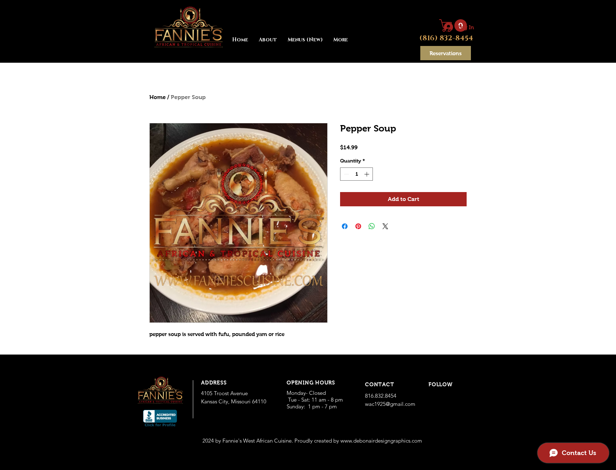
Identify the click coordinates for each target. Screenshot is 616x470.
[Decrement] (345, 174)
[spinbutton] (356, 174)
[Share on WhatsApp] (372, 226)
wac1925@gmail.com (390, 404)
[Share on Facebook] (344, 226)
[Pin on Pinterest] (358, 226)
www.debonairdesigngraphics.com (381, 440)
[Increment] (367, 174)
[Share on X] (385, 226)
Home (157, 97)
